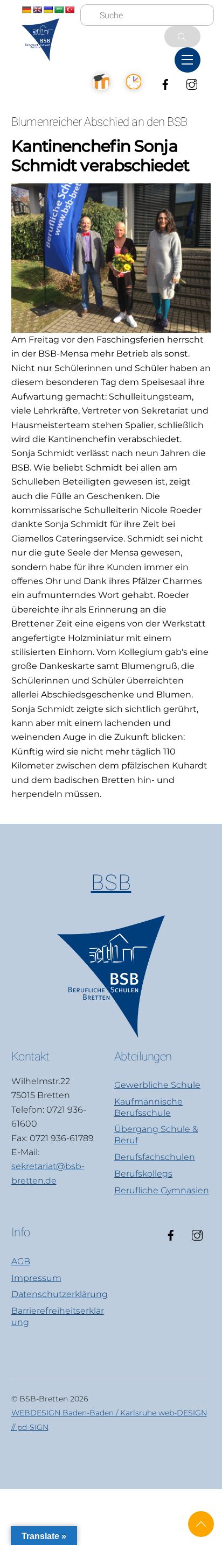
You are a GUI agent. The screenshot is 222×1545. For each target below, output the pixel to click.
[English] (37, 9)
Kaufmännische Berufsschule (148, 1107)
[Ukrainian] (48, 9)
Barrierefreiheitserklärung (57, 1316)
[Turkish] (69, 9)
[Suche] (182, 36)
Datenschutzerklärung (59, 1294)
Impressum (36, 1278)
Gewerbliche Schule (157, 1085)
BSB (111, 882)
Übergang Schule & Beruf (156, 1134)
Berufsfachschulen (154, 1157)
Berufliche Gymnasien (161, 1190)
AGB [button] (20, 1261)
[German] (26, 9)
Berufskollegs (143, 1174)
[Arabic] (59, 9)
